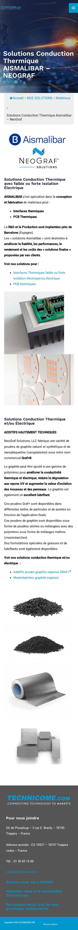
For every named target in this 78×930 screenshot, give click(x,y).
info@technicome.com (22, 872)
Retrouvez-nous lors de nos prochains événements (32, 906)
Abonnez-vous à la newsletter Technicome (34, 893)
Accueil (18, 98)
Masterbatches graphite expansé (35, 578)
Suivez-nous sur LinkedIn (30, 882)
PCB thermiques (24, 284)
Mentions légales (50, 924)
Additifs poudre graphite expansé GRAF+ (42, 572)
